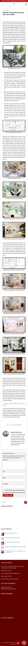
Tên (4, 471)
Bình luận (5, 459)
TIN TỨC (8, 10)
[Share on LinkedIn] (20, 425)
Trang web (5, 484)
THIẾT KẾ (4, 10)
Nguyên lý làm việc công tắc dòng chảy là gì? (15, 546)
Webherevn (14, 644)
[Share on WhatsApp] (8, 425)
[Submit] (25, 502)
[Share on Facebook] (10, 425)
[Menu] (2, 4)
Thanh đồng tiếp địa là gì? (11, 533)
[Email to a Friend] (15, 425)
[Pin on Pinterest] (18, 425)
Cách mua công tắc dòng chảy (12, 537)
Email (4, 477)
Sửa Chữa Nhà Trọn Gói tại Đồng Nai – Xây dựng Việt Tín (15, 551)
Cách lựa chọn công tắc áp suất (12, 542)
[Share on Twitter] (13, 425)
